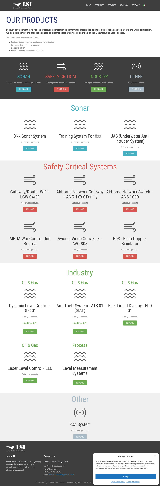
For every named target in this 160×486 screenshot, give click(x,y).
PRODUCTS (99, 5)
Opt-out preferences (118, 482)
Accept (126, 476)
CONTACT (136, 5)
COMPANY (124, 5)
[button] (155, 456)
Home (88, 5)
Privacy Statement (133, 482)
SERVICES (112, 5)
